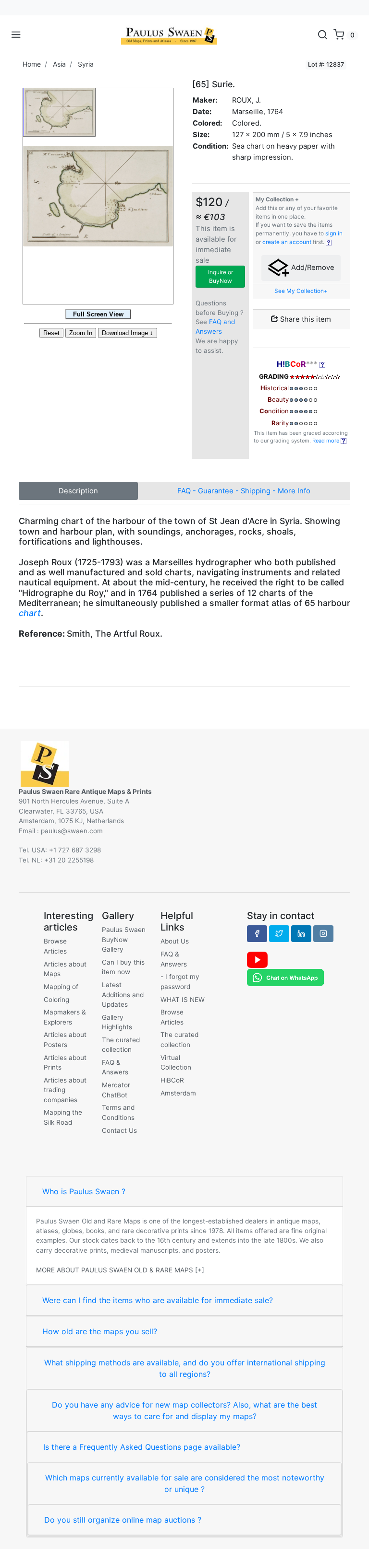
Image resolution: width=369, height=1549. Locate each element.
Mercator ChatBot (116, 1089)
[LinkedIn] (301, 933)
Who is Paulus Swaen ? (83, 1191)
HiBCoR (172, 1080)
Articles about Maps (65, 969)
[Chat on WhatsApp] (285, 977)
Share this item (304, 319)
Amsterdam (178, 1093)
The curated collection (121, 1044)
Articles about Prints (65, 1062)
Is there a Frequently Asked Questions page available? (141, 1447)
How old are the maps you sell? (99, 1331)
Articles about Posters (65, 1039)
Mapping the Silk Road (63, 1117)
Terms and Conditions (118, 1112)
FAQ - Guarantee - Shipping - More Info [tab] (243, 491)
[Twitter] (279, 933)
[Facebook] (257, 933)
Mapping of (61, 986)
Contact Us (119, 1130)
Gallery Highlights (117, 1022)
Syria (86, 64)
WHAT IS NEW (182, 999)
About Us (174, 941)
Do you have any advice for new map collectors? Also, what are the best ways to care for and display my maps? (184, 1410)
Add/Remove (311, 267)
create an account (286, 242)
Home (32, 64)
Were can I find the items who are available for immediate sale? (157, 1300)
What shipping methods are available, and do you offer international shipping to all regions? (184, 1368)
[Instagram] (323, 933)
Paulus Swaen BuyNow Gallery (124, 939)
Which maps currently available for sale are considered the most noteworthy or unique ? (184, 1483)
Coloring (56, 999)
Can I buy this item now (123, 967)
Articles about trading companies (65, 1090)
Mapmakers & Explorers (65, 1016)
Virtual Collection (175, 1062)
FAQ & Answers (115, 1067)
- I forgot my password (179, 981)
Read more (326, 440)
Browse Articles (55, 946)
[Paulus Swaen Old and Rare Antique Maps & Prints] (169, 35)
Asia (59, 64)
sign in (334, 233)
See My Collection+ (301, 291)
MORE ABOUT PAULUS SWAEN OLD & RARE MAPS (114, 1270)
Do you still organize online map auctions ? (122, 1520)
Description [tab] (78, 491)
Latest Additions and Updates (123, 994)
